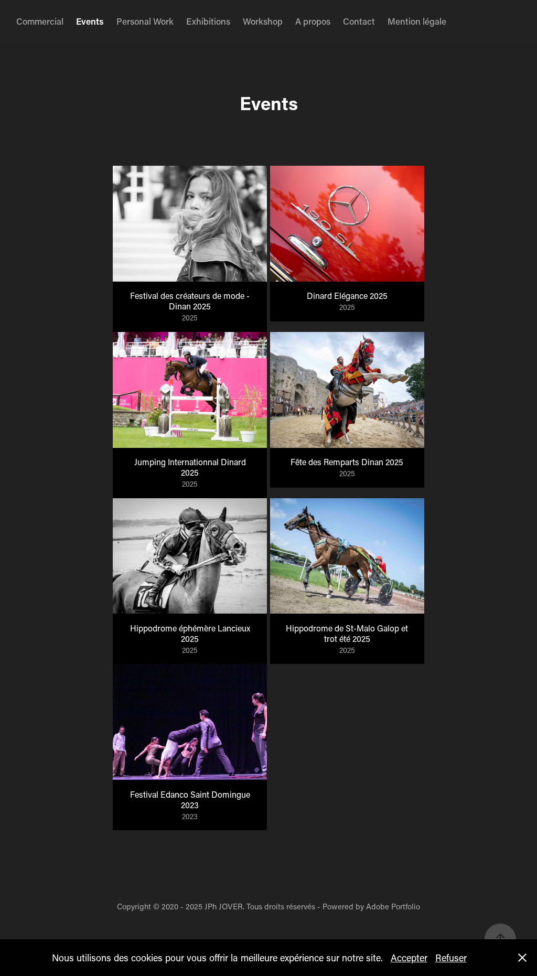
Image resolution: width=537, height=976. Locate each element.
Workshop (263, 21)
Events (90, 21)
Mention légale (417, 21)
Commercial (39, 21)
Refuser (451, 957)
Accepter (409, 957)
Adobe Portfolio (393, 906)
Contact (359, 21)
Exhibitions (208, 21)
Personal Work (145, 21)
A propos (312, 21)
